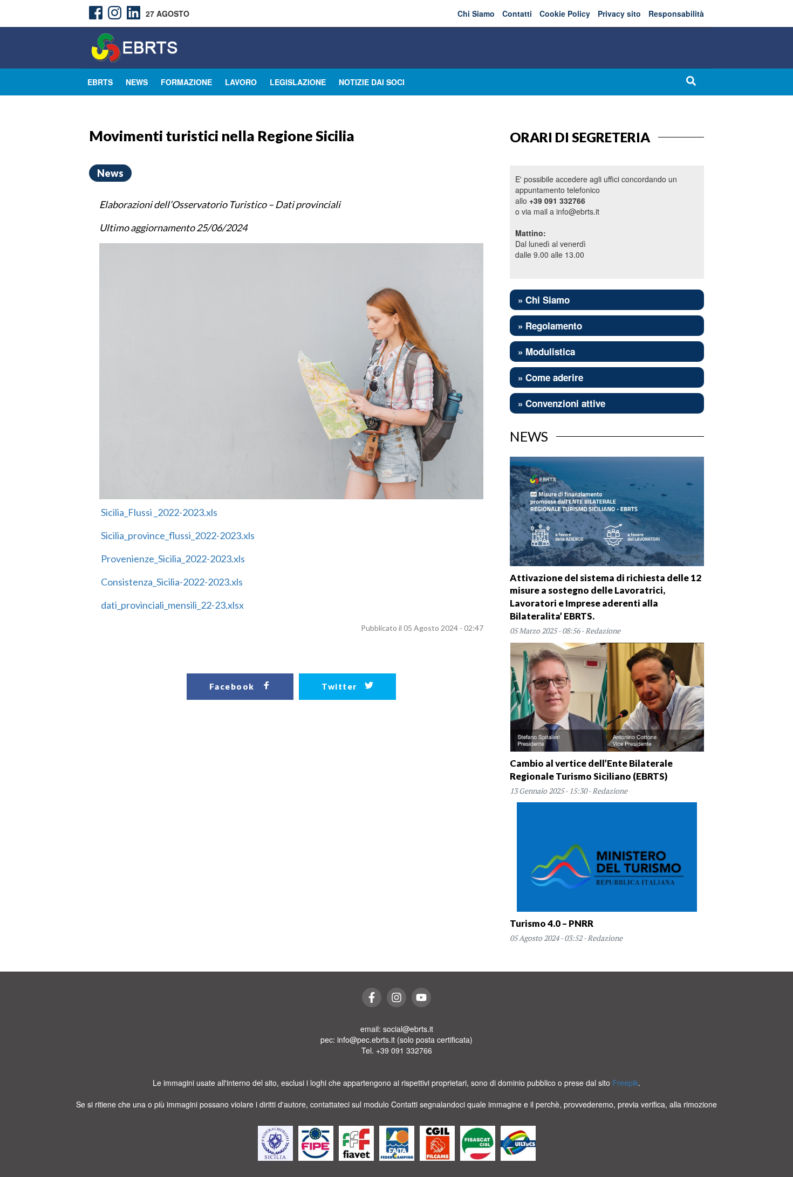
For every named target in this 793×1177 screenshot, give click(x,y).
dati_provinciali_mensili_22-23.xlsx (171, 605)
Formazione (186, 82)
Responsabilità (676, 13)
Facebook (233, 686)
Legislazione (298, 82)
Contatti (517, 13)
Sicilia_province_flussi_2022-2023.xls (177, 535)
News (137, 82)
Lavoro (241, 82)
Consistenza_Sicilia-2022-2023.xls (171, 582)
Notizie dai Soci (372, 82)
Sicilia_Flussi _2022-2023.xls (158, 512)
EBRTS (100, 82)
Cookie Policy (564, 13)
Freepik (625, 1082)
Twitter (340, 686)
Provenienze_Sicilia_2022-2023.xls (172, 559)
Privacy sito (619, 13)
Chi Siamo (476, 13)
